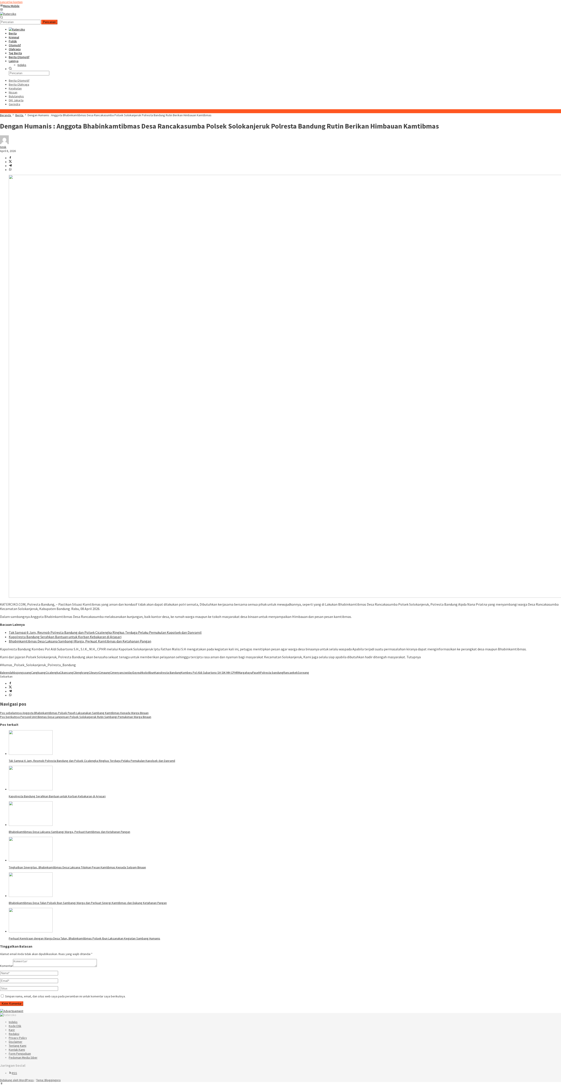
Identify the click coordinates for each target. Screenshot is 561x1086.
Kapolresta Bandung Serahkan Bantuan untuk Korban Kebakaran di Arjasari (65, 637)
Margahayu (245, 673)
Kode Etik (15, 1026)
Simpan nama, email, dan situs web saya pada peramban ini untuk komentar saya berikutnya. (65, 996)
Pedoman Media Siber (23, 1057)
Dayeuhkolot (141, 673)
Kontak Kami (17, 1050)
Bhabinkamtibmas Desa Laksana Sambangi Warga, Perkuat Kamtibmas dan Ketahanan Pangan (80, 641)
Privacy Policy (18, 1038)
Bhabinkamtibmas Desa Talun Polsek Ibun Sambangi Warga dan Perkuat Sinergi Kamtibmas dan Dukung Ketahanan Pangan (88, 903)
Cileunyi (94, 673)
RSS (14, 1073)
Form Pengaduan (20, 1054)
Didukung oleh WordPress (17, 1080)
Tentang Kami (17, 1046)
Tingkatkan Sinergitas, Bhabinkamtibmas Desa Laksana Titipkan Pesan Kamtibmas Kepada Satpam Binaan (77, 867)
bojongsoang (22, 673)
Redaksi (14, 1034)
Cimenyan (116, 673)
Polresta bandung (271, 673)
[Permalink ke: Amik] (4, 143)
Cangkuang (38, 673)
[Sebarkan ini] (10, 158)
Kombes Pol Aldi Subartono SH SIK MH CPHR (209, 673)
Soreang (303, 673)
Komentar (6, 966)
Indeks (13, 1022)
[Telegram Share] (10, 166)
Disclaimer (15, 1042)
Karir (12, 1030)
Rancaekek (290, 673)
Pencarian (49, 22)
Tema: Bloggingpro (48, 1080)
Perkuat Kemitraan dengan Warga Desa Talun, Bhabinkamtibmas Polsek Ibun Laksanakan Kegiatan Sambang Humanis (84, 938)
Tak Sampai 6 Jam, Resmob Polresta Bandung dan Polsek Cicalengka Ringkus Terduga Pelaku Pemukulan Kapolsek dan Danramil (105, 632)
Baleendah (7, 673)
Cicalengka (53, 673)
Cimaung (104, 673)
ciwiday (128, 673)
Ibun (151, 673)
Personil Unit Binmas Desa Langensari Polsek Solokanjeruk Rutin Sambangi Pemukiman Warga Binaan (75, 717)
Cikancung (66, 673)
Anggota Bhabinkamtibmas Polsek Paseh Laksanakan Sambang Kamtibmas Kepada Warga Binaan (74, 713)
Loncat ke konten (11, 2)
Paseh (256, 673)
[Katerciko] (8, 14)
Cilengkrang (81, 673)
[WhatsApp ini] (10, 170)
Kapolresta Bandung (167, 673)
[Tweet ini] (10, 162)
